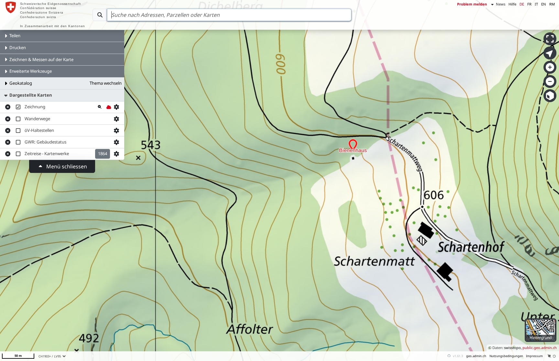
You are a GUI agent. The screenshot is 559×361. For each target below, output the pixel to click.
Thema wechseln (106, 83)
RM (552, 4)
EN (543, 4)
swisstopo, (513, 347)
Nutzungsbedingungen (506, 356)
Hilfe (512, 4)
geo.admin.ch (476, 356)
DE (522, 4)
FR (529, 4)
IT (536, 4)
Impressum (534, 356)
